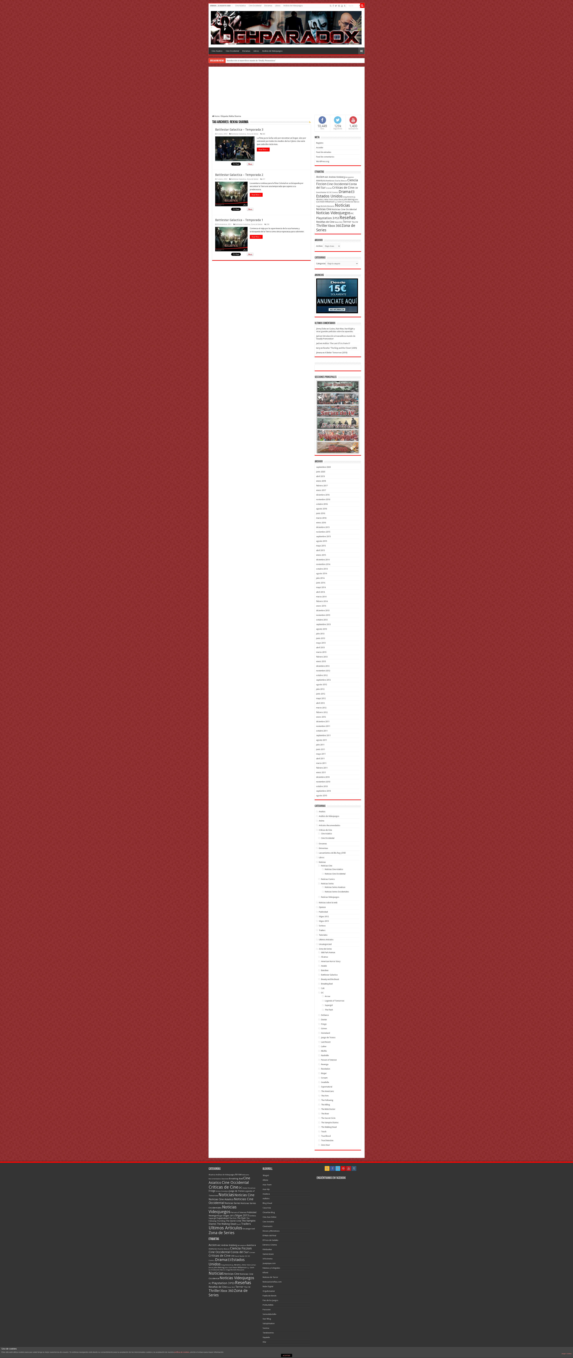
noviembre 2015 (323, 532)
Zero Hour (325, 1145)
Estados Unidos (329, 196)
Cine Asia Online (269, 1217)
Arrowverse (349, 177)
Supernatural (326, 1087)
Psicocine (267, 1309)
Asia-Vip (266, 1189)
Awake (324, 966)
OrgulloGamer (269, 1291)
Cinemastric (268, 1226)
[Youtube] (342, 6)
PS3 (337, 218)
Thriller (322, 226)
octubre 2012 (322, 675)
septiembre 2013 (323, 624)
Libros (277, 6)
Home (217, 116)
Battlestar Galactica (238, 134)
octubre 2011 (322, 731)
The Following (327, 1100)
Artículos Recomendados (329, 825)
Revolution (325, 1069)
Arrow (327, 996)
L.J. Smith (338, 202)
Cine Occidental (255, 6)
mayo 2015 (321, 546)
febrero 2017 (322, 485)
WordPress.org (322, 161)
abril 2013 (320, 647)
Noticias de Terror (270, 1277)
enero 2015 (321, 555)
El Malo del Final (269, 1235)
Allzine (265, 1180)
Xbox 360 (334, 226)
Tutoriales (323, 935)
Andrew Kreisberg (337, 177)
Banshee (324, 970)
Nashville (325, 1055)
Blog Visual (267, 1203)
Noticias (342, 205)
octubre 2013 (322, 620)
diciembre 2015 (322, 527)
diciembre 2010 (322, 777)
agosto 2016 (321, 509)
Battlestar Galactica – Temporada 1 (239, 220)
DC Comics (333, 192)
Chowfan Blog (269, 1212)
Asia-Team (267, 1185)
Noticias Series (327, 883)
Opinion (322, 907)
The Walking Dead (329, 1127)
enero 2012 (321, 717)
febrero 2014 (322, 601)
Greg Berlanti (348, 197)
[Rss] (330, 6)
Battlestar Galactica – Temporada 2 (239, 175)
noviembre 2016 (323, 499)
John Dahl (228, 1268)
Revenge (324, 1064)
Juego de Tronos (328, 1037)
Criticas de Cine (343, 187)
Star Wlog (267, 1319)
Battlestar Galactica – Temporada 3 (239, 129)
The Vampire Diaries (329, 1122)
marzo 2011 (321, 763)
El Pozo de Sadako (270, 1240)
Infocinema (267, 1259)
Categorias (321, 263)
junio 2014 (320, 583)
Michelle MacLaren (327, 206)
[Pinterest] (339, 6)
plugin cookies (567, 1353)
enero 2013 (321, 661)
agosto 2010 (321, 795)
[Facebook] (333, 6)
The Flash (329, 1010)
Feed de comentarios (325, 157)
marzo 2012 (321, 708)
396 (268, 224)
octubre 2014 (322, 569)
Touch (323, 1131)
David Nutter (321, 192)
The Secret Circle (328, 1118)
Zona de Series (252, 134)
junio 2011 (320, 749)
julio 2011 (320, 745)
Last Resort (326, 1042)
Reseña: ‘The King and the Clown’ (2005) (340, 348)
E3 (353, 192)
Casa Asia (267, 1208)
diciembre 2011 (322, 721)
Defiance (325, 1015)
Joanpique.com (269, 1263)
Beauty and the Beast (330, 979)
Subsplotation (269, 1323)
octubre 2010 (322, 786)
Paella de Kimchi (269, 1296)
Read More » (263, 150)
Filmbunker (267, 1249)
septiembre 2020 (323, 467)
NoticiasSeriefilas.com (272, 1282)
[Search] (362, 5)
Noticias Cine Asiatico (334, 869)
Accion (320, 176)
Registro (319, 143)
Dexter (324, 1019)
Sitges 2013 (324, 921)
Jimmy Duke (321, 329)
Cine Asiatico (240, 6)
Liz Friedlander (347, 202)
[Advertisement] (286, 93)
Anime (321, 821)
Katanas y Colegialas (271, 1268)
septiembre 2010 (323, 791)
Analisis (322, 811)
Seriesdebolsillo (269, 1314)
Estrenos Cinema (270, 1245)
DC (328, 192)
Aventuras (330, 181)
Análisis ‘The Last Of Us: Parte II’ (336, 343)
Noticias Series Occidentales (337, 892)
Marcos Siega (225, 1270)
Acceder (319, 147)
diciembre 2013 (322, 610)
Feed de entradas (323, 152)
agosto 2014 (321, 573)
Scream (324, 1078)
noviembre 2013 (323, 615)
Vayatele (266, 1337)
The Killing (325, 1105)
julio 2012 (320, 689)
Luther (323, 1046)
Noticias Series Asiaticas (335, 887)
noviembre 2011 (323, 726)
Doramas (268, 6)
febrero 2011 (322, 768)
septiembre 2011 (323, 735)
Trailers (322, 930)
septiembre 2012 (323, 680)
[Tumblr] (345, 6)
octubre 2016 (322, 504)
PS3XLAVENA (268, 1305)
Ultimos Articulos (326, 939)
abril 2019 (320, 476)
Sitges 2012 (324, 916)
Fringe (323, 1024)
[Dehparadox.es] (286, 27)
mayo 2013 (321, 643)
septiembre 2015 (323, 536)
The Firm (325, 1096)
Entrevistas (323, 848)
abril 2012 (320, 703)
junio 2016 (320, 513)
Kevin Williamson (327, 202)
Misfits (324, 1051)
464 (263, 134)
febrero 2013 (322, 657)
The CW (355, 222)
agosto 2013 (321, 629)
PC (352, 213)
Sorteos (322, 926)
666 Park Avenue (328, 952)
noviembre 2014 (323, 564)
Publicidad (323, 912)
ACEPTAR (286, 1356)
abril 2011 (320, 758)
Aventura (320, 180)
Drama (345, 191)
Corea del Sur (240, 1252)
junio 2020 (320, 472)
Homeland (325, 1033)
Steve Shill (338, 222)
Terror (347, 221)
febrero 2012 (322, 712)
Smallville (325, 1082)
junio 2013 (320, 638)
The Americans (327, 1091)
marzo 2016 (321, 518)
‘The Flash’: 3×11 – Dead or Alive (240, 60)
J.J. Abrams (236, 1265)
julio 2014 (320, 578)
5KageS (266, 1175)
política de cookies (181, 1352)
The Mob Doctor (328, 1109)
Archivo (319, 246)
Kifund (265, 1272)
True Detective (327, 1140)
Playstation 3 (325, 218)
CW (356, 188)
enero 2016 (321, 522)
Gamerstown (268, 1254)
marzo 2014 (321, 596)
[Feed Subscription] (310, 122)
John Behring (349, 199)
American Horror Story (330, 961)
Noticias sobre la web (328, 902)
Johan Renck (338, 200)
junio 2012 (320, 694)
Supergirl (329, 1005)
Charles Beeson (341, 181)
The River (325, 1113)
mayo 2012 (321, 698)
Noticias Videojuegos (333, 213)
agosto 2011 (321, 740)
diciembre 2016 (322, 495)
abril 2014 (320, 592)
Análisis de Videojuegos (293, 6)
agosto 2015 (321, 541)
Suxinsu (266, 1328)
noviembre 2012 (323, 671)
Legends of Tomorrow (334, 1001)
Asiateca (266, 1194)
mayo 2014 (321, 587)
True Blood (326, 1136)
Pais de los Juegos (270, 1300)
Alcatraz (324, 957)
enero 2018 (321, 481)
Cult (322, 988)
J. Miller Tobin (328, 200)
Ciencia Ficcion (241, 1248)
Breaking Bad (327, 984)
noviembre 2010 (323, 782)
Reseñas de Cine (325, 221)
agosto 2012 (321, 684)
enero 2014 (321, 606)
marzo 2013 (321, 652)
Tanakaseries (268, 1333)
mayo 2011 (321, 754)
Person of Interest (329, 1060)
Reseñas (347, 217)
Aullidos (266, 1198)
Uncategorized (325, 944)
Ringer (324, 1073)
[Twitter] (336, 6)
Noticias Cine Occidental (344, 209)
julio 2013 (320, 634)
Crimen (329, 188)
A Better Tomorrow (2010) (336, 352)
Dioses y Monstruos (271, 1231)
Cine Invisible (268, 1222)
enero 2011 (321, 772)
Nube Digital (268, 1286)
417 (263, 179)
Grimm (324, 1028)
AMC (326, 177)
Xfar (264, 1342)
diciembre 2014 (322, 559)
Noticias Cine (323, 209)
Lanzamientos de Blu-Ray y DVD (332, 853)
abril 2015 (320, 550)
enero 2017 (321, 490)
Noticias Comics (328, 879)
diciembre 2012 (322, 666)
